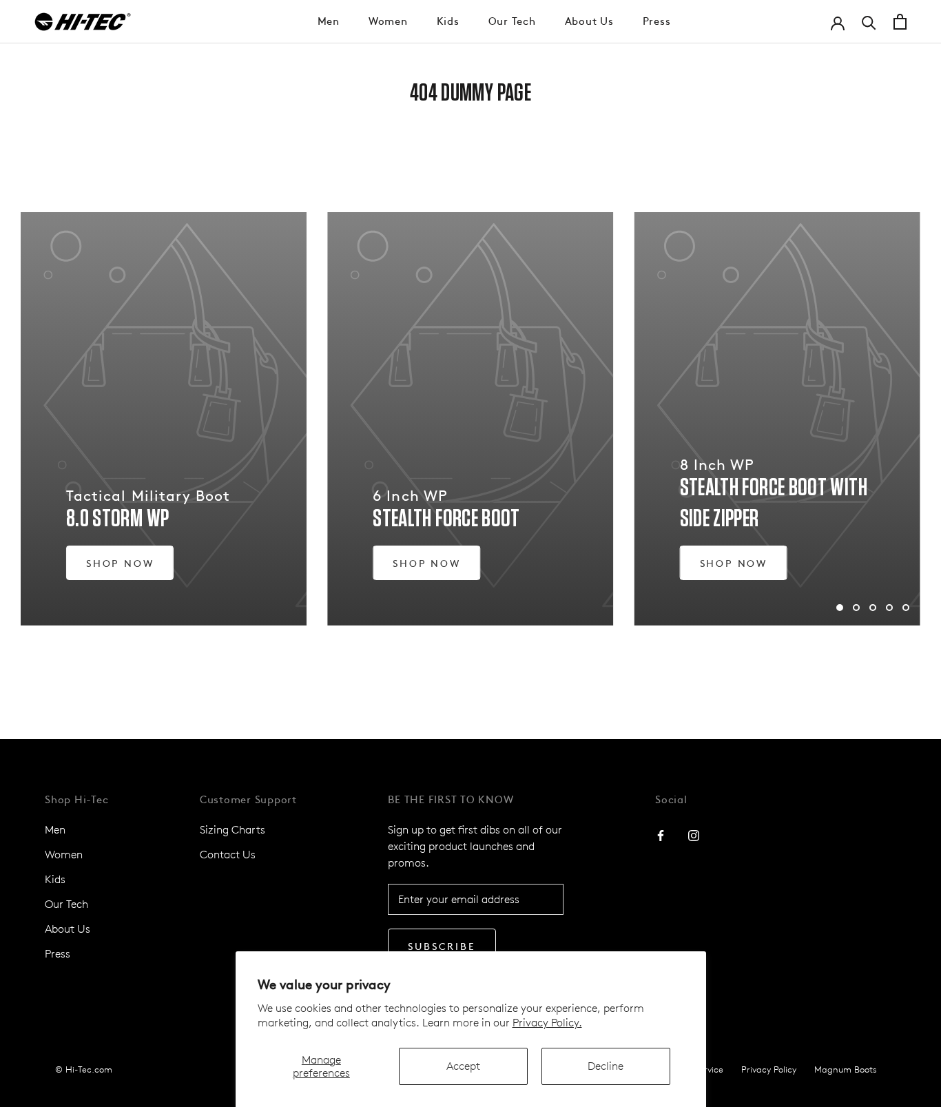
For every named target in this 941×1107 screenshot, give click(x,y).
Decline (605, 1066)
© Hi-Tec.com (83, 1069)
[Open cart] (900, 22)
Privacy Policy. (547, 1022)
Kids (448, 20)
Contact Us (228, 854)
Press (657, 20)
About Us (589, 20)
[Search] (869, 21)
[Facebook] (660, 835)
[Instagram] (693, 835)
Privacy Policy (768, 1069)
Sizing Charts (232, 829)
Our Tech (512, 20)
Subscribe (441, 946)
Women (388, 20)
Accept (463, 1066)
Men (329, 20)
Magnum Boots (845, 1069)
